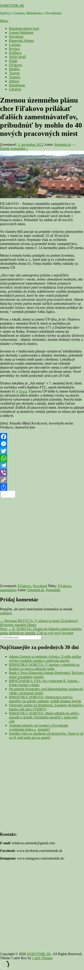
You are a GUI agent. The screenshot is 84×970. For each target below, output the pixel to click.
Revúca (14, 49)
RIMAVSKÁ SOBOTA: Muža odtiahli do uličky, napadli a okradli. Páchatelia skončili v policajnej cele (44, 717)
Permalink (53, 590)
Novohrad (16, 36)
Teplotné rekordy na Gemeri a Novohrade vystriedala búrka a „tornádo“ (38, 727)
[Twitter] (42, 451)
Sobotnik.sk (62, 144)
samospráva (8, 590)
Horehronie (17, 85)
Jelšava (14, 81)
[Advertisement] (42, 540)
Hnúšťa (14, 69)
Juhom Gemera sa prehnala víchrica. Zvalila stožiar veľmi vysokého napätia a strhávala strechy (45, 658)
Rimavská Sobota (21, 41)
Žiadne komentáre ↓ (14, 148)
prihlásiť (6, 613)
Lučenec (15, 45)
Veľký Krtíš (17, 57)
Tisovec (14, 73)
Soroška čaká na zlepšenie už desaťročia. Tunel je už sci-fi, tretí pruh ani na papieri (46, 735)
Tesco (23, 391)
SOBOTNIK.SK (12, 5)
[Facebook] (42, 436)
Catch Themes (42, 958)
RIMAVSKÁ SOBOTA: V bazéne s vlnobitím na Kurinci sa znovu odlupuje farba (44, 667)
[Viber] (42, 472)
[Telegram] (42, 465)
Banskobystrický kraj (24, 28)
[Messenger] (42, 443)
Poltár (13, 61)
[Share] (42, 487)
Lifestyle (15, 89)
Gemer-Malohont (21, 32)
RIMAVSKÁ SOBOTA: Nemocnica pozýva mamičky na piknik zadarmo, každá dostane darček (45, 699)
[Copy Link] (42, 479)
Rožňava (15, 53)
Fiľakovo (15, 65)
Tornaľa (14, 77)
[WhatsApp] (42, 458)
